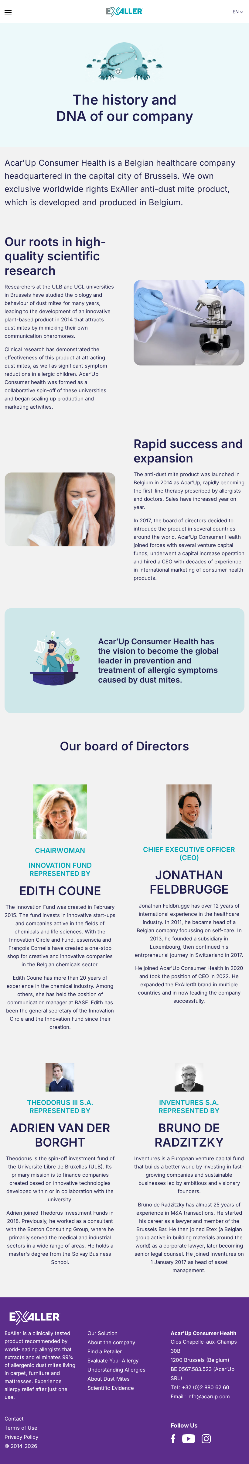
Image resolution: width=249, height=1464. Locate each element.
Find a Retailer (104, 1351)
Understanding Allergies (116, 1370)
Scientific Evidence (110, 1388)
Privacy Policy (21, 1437)
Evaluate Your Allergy (112, 1361)
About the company (111, 1342)
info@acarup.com (208, 1396)
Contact (14, 1419)
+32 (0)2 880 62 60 (205, 1387)
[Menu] (8, 11)
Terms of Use (21, 1428)
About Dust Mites (108, 1379)
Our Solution (102, 1333)
